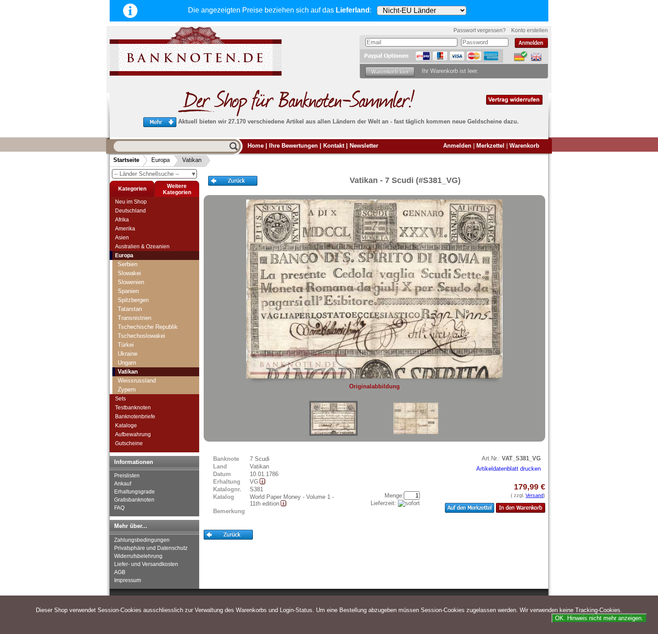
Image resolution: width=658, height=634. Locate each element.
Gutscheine (129, 443)
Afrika (122, 220)
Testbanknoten (133, 407)
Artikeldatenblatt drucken (508, 468)
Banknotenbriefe (135, 416)
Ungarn (127, 362)
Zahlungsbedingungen (142, 540)
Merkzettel (490, 145)
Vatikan (191, 160)
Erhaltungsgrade (134, 492)
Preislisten (127, 475)
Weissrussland (137, 380)
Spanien (128, 291)
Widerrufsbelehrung (138, 556)
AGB (119, 572)
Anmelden (457, 145)
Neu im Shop (131, 202)
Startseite (126, 160)
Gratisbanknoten (134, 500)
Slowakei (129, 273)
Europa (160, 160)
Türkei (126, 344)
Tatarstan (130, 309)
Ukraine (127, 353)
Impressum (127, 580)
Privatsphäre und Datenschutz (151, 548)
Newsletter (364, 145)
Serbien (127, 264)
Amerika (125, 229)
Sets (120, 399)
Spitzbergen (133, 300)
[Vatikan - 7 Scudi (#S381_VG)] (333, 418)
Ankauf (122, 484)
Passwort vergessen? (479, 30)
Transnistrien (134, 318)
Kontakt (333, 145)
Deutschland (130, 211)
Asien (122, 237)
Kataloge (126, 425)
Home (256, 145)
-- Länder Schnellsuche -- (155, 173)
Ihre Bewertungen (293, 145)
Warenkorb (524, 145)
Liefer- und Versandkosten (146, 564)
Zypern (127, 389)
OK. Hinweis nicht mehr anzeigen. (599, 618)
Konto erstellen (529, 30)
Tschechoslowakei (141, 335)
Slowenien (131, 282)
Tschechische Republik (148, 326)
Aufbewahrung (133, 434)
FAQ (119, 508)
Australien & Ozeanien (142, 246)
